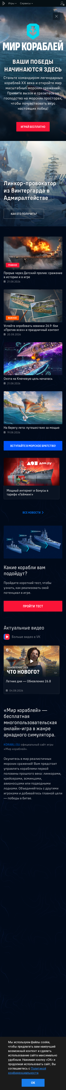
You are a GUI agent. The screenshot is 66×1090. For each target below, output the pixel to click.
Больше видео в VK (26, 637)
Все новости (32, 512)
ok (33, 1083)
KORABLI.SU (12, 744)
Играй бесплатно (33, 127)
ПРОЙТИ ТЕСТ (33, 606)
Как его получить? (24, 214)
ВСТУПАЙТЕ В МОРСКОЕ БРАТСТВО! (33, 446)
